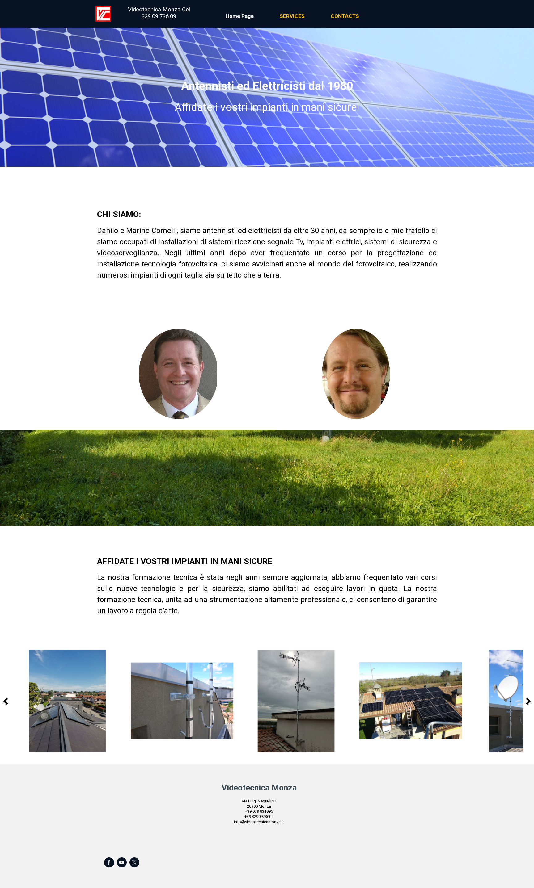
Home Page (240, 16)
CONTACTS (345, 16)
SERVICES (292, 16)
